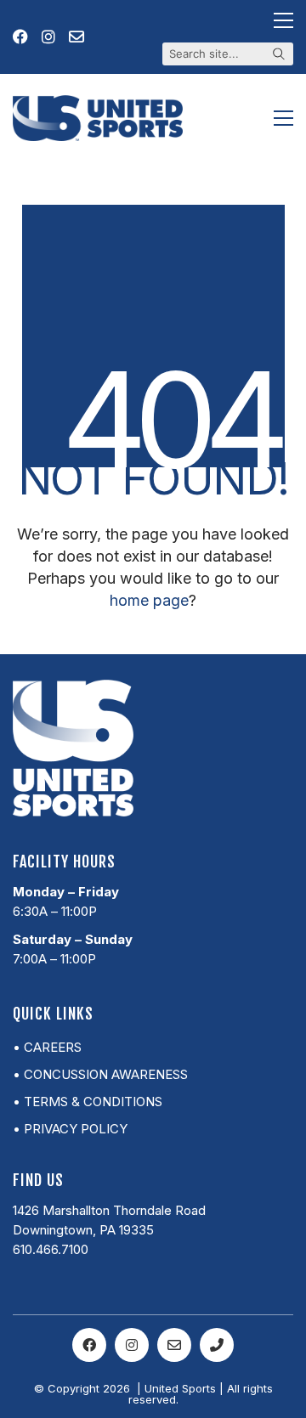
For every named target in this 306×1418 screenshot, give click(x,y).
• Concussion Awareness (100, 1074)
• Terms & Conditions (87, 1101)
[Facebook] (89, 1345)
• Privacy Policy (70, 1129)
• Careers (47, 1047)
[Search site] (279, 55)
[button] (283, 20)
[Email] (174, 1345)
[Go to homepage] (98, 118)
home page (149, 600)
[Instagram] (132, 1345)
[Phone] (217, 1345)
